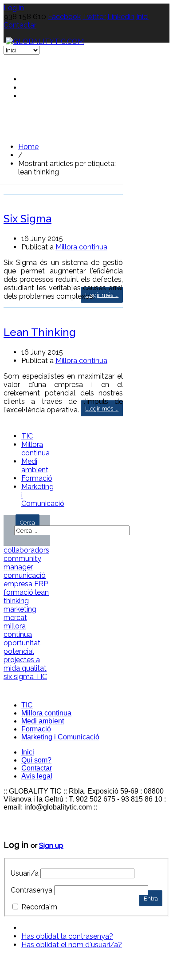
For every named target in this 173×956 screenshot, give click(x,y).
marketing (20, 609)
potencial (19, 651)
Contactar (20, 25)
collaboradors (26, 550)
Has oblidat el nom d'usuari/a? (71, 944)
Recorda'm (39, 907)
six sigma (19, 676)
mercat (15, 617)
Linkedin (120, 16)
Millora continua (81, 247)
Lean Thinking (40, 332)
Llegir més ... (101, 295)
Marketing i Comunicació (60, 737)
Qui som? (36, 760)
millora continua (18, 630)
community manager (22, 562)
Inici (142, 16)
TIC (27, 436)
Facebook (64, 16)
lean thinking (26, 596)
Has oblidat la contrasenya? (67, 936)
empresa (19, 584)
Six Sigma (27, 218)
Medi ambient (34, 465)
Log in (14, 8)
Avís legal (36, 776)
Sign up (51, 845)
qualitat (34, 668)
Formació (36, 478)
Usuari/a (25, 873)
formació (19, 592)
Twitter (94, 16)
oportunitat (22, 643)
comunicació (25, 575)
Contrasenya (31, 890)
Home (28, 146)
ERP (41, 584)
